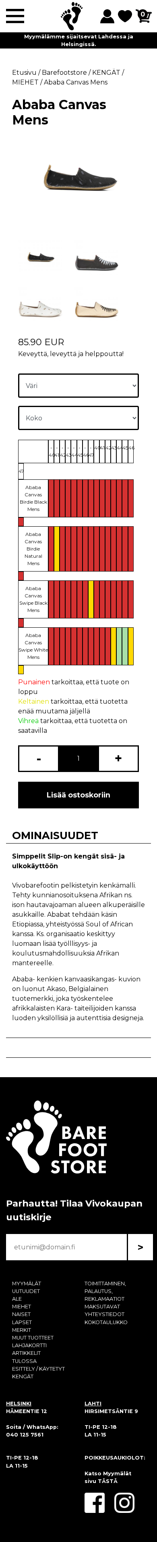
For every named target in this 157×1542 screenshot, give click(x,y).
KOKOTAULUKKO (106, 1322)
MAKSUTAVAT (102, 1307)
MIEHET (21, 1307)
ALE (17, 1299)
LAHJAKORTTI (29, 1345)
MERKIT (21, 1330)
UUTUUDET (26, 1291)
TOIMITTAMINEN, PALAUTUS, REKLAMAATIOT (105, 1291)
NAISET (21, 1314)
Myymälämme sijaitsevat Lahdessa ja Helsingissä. (78, 40)
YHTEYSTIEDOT (104, 1314)
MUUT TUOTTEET (33, 1338)
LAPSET (22, 1322)
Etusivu (24, 72)
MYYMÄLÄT (26, 1283)
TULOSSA (24, 1361)
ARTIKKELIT (26, 1353)
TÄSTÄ (108, 1481)
